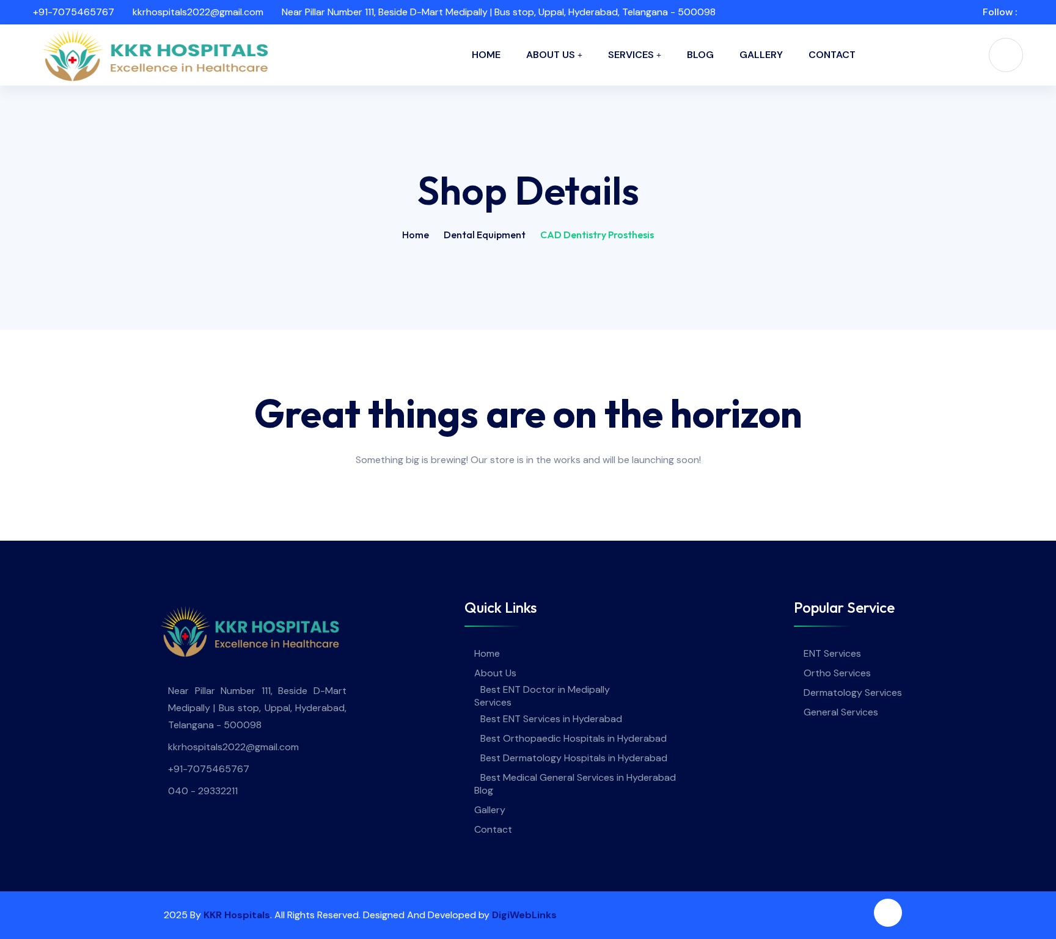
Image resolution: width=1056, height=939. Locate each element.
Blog (700, 54)
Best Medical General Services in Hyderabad (578, 777)
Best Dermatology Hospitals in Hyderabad (573, 757)
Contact (832, 54)
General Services (841, 712)
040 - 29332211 (203, 790)
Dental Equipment (485, 234)
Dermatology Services (853, 692)
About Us (550, 54)
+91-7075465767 (73, 11)
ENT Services (832, 653)
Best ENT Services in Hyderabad (551, 718)
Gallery (761, 54)
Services (631, 54)
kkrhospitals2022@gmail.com (198, 11)
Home (486, 54)
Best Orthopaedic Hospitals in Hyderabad (573, 738)
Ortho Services (837, 673)
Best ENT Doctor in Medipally (545, 689)
